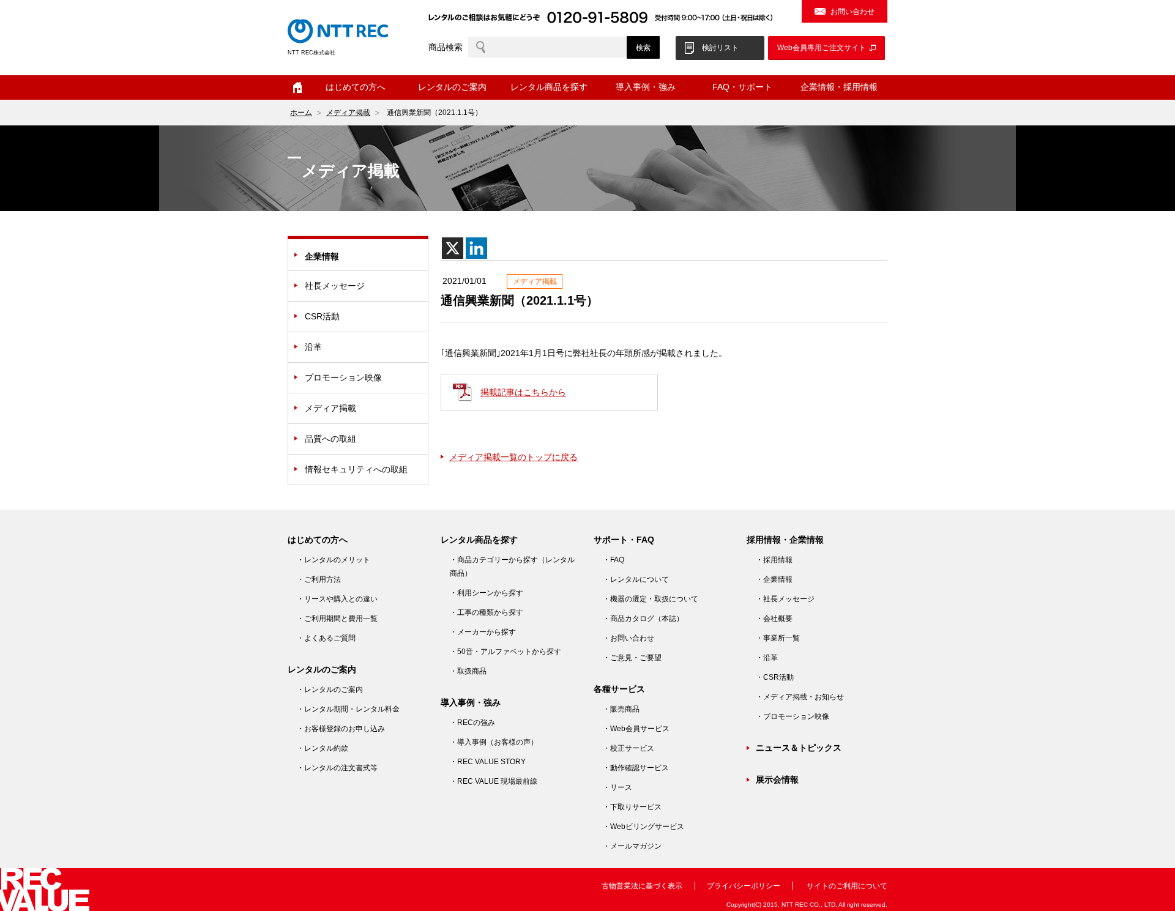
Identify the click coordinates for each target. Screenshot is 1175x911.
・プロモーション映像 (792, 716)
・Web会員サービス (636, 728)
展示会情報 (777, 779)
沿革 (313, 347)
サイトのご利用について (847, 886)
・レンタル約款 (322, 748)
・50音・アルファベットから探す (505, 651)
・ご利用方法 (319, 579)
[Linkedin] (476, 248)
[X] (452, 248)
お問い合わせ (852, 11)
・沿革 (767, 657)
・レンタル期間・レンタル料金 (348, 709)
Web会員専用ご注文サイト (821, 47)
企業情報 (322, 256)
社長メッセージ (335, 286)
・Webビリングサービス (643, 826)
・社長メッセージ (785, 599)
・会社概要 (774, 618)
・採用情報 (774, 560)
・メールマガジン (632, 846)
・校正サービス (628, 748)
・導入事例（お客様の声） (494, 742)
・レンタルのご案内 (330, 689)
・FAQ (613, 560)
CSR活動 (322, 316)
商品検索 (445, 47)
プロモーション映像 (343, 377)
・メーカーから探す (483, 632)
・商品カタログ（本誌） (643, 618)
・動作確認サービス (636, 768)
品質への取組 (330, 439)
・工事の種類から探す (486, 612)
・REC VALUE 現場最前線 (493, 781)
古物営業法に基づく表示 (642, 886)
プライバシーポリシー (743, 886)
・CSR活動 (775, 677)
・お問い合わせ (628, 638)
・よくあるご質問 (326, 638)
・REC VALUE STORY (488, 761)
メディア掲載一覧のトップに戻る (513, 457)
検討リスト (720, 47)
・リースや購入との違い (337, 599)
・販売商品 (621, 709)
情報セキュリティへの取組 (356, 469)
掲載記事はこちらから (523, 392)
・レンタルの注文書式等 (337, 768)
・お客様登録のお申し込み (341, 728)
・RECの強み (472, 722)
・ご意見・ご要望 (632, 657)
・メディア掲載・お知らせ (800, 697)
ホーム (297, 87)
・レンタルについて (636, 579)
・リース (617, 787)
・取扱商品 (468, 671)
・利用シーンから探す (486, 593)
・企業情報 (774, 579)
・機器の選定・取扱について (650, 599)
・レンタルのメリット (333, 560)
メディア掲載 (348, 112)
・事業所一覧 (778, 638)
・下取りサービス (632, 807)
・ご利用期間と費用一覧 (337, 618)
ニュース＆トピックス (798, 748)
